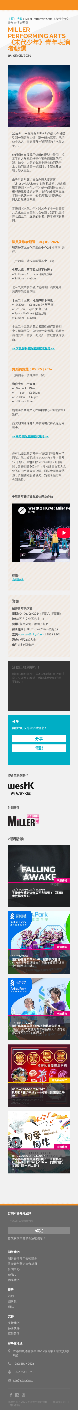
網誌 (11, 1307)
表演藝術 (18, 579)
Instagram (17, 1395)
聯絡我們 (14, 1280)
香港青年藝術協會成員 (22, 1263)
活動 (19, 18)
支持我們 (14, 1323)
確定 (39, 1230)
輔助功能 (15, 1405)
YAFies (12, 1274)
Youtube (23, 1395)
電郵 (39, 748)
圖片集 (12, 1301)
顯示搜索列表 (73, 5)
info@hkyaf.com (23, 1380)
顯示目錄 (5, 5)
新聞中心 (14, 1269)
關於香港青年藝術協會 (22, 1258)
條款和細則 (59, 1402)
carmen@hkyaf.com (31, 634)
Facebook (11, 1395)
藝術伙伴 (14, 1328)
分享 (39, 738)
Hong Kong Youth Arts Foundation (39, 5)
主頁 (11, 18)
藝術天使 (14, 1333)
